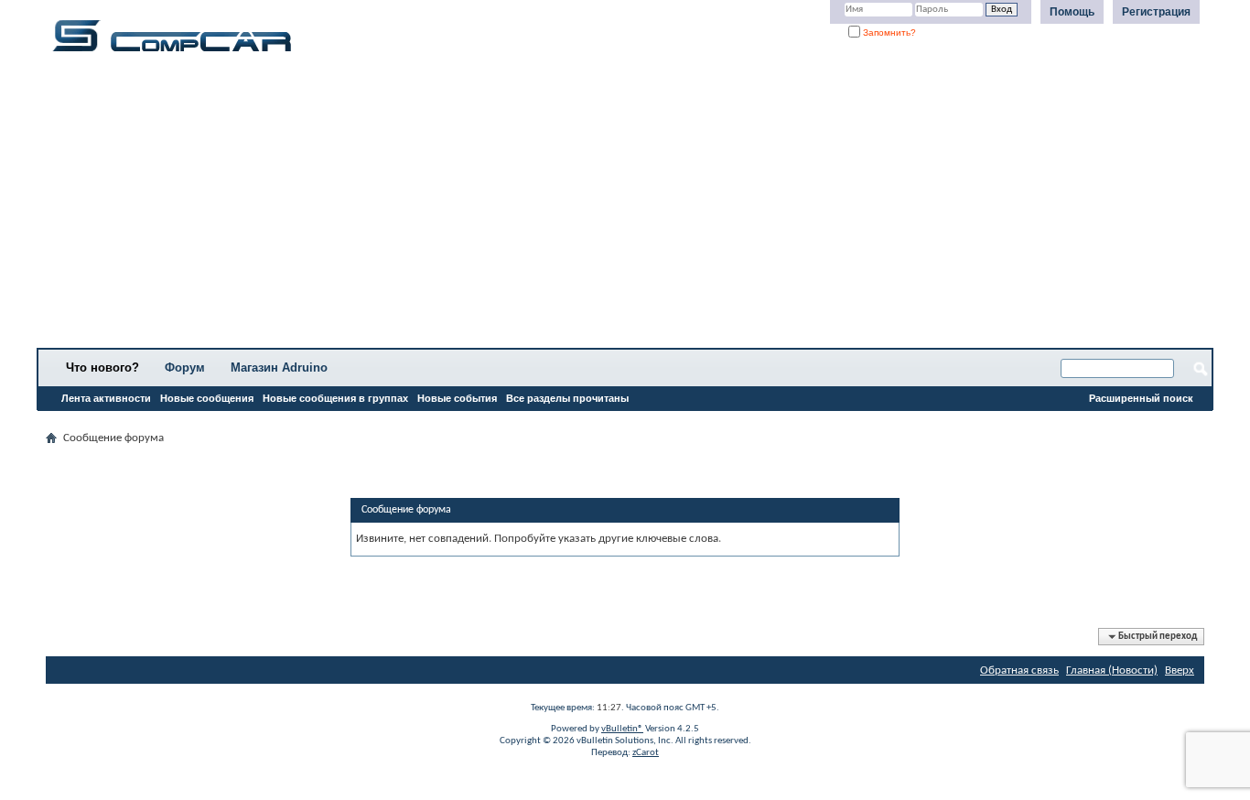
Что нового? (102, 367)
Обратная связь (1019, 670)
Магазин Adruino (279, 367)
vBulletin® (622, 729)
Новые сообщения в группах (335, 398)
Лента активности (106, 398)
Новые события (457, 398)
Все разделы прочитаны (567, 398)
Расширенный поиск (1141, 398)
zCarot (645, 753)
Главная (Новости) (1112, 670)
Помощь (1072, 11)
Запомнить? (888, 32)
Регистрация (1156, 11)
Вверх (1179, 670)
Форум (185, 367)
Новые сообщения (206, 398)
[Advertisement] (572, 206)
